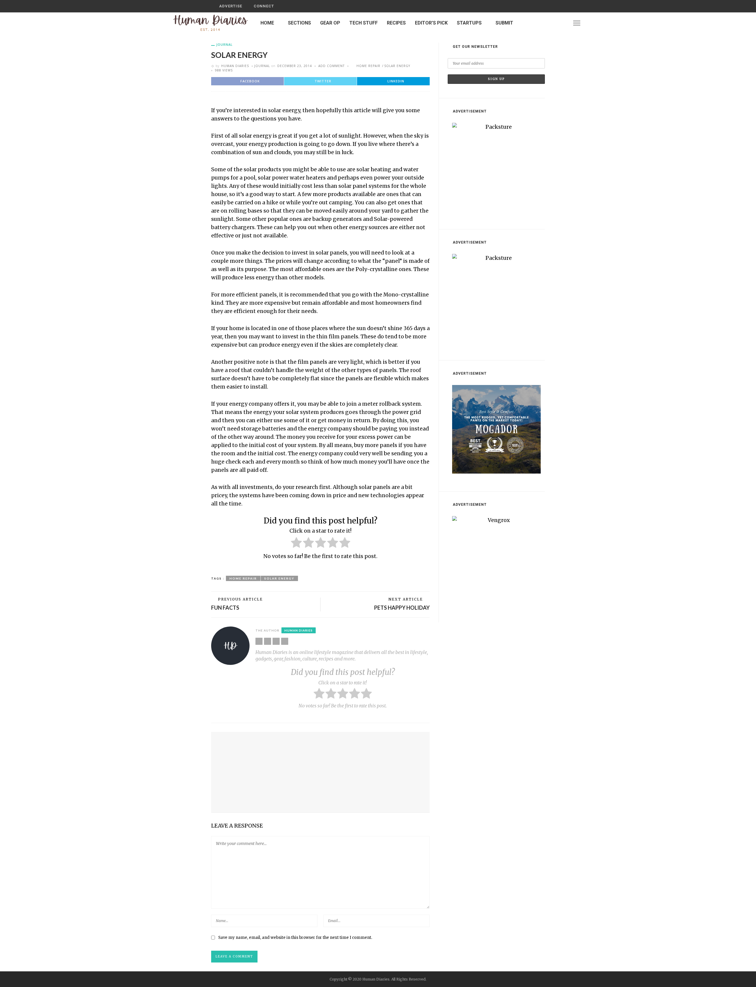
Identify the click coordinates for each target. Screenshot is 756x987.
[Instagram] (562, 23)
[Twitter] (554, 23)
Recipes (396, 23)
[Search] (538, 6)
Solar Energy (397, 66)
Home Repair (368, 66)
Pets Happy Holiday (402, 607)
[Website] (259, 641)
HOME (267, 23)
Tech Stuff (363, 23)
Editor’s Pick (431, 23)
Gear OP (330, 23)
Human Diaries (235, 66)
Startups (469, 23)
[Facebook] (547, 23)
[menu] (576, 23)
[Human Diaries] (210, 22)
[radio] (296, 543)
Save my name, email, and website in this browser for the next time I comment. (295, 937)
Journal (224, 44)
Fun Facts (225, 607)
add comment (331, 66)
